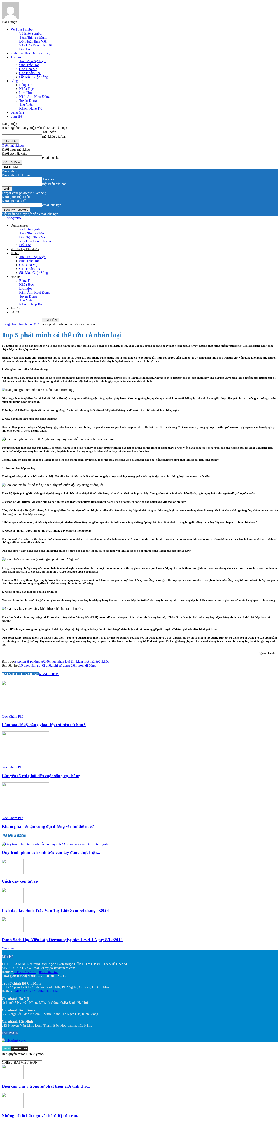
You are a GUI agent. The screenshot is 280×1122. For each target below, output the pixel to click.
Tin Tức (16, 57)
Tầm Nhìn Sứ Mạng (33, 37)
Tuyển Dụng (28, 100)
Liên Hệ (16, 116)
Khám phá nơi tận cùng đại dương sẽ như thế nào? (48, 826)
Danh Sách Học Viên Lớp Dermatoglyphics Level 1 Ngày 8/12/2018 (62, 939)
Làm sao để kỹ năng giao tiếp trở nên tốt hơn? (44, 724)
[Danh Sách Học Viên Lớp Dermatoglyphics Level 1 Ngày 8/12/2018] (13, 931)
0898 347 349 (48, 972)
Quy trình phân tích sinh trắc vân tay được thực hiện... (51, 852)
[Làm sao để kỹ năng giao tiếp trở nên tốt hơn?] (25, 712)
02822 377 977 (24, 991)
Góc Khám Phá (30, 73)
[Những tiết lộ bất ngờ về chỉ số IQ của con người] (13, 1107)
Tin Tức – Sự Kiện (32, 61)
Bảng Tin (16, 81)
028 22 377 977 (25, 972)
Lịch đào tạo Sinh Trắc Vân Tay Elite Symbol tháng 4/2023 (55, 910)
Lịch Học (25, 93)
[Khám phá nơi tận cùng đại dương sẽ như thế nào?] (25, 814)
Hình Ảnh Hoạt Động (34, 96)
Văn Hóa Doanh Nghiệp (36, 45)
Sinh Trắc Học (29, 65)
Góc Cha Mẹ (28, 69)
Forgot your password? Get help (24, 193)
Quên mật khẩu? (13, 145)
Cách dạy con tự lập (20, 881)
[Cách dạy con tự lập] (13, 872)
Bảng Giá (17, 112)
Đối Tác (25, 49)
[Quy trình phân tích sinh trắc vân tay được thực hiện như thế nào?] (56, 844)
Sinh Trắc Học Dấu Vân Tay (30, 53)
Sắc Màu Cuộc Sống (33, 77)
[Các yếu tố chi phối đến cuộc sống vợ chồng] (25, 763)
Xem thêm (9, 948)
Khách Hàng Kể (30, 108)
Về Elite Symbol (21, 29)
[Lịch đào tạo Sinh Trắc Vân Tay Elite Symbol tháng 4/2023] (13, 902)
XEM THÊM (49, 674)
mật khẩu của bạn (54, 136)
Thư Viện (26, 104)
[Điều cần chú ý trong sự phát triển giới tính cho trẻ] (13, 1078)
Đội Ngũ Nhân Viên (33, 41)
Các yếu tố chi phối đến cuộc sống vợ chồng (41, 775)
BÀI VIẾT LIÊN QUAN (20, 674)
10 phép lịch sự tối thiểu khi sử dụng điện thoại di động (57, 665)
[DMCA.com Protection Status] (15, 1050)
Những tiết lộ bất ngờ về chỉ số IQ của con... (41, 1115)
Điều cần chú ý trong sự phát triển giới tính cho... (46, 1086)
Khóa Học (26, 89)
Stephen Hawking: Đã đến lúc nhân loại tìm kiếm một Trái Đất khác (62, 661)
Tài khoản (49, 132)
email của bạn (51, 157)
